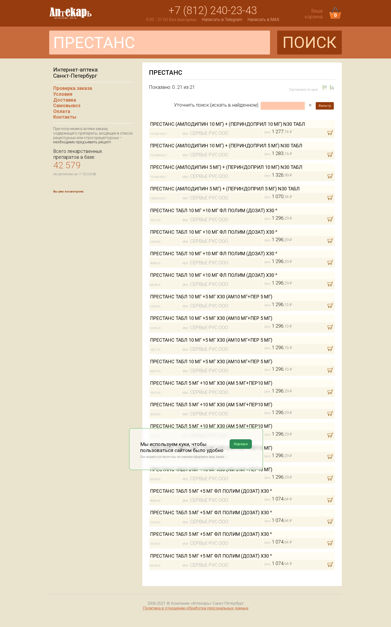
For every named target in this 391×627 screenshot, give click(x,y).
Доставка (64, 100)
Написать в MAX (263, 19)
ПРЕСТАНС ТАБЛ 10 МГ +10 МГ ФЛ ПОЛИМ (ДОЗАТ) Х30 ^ (213, 210)
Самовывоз (66, 105)
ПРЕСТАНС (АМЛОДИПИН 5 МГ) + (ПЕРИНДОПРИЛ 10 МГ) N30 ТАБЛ (226, 167)
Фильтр (324, 106)
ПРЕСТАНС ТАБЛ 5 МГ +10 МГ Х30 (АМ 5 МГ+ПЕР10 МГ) (211, 383)
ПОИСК (309, 42)
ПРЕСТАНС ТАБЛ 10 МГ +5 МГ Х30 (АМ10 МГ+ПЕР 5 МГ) (211, 296)
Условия (62, 94)
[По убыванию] (325, 87)
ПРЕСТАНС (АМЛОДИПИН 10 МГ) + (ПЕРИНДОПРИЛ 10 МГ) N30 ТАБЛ (227, 124)
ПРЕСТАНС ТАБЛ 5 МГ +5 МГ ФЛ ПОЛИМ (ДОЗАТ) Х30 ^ (211, 491)
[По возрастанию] (332, 87)
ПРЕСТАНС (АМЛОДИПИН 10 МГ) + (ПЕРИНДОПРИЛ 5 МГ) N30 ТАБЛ (226, 145)
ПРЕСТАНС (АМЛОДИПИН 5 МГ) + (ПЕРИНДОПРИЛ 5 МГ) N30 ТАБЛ (225, 188)
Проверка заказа (72, 88)
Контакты (64, 117)
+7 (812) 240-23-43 (212, 10)
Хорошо (241, 444)
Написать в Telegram (222, 19)
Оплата (61, 111)
